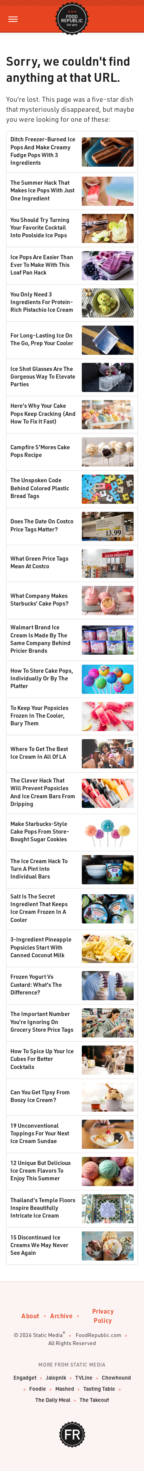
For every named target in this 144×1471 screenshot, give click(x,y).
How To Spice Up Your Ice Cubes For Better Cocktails (42, 1059)
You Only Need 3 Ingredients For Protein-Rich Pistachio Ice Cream (41, 302)
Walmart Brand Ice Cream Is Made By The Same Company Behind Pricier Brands (40, 638)
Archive (61, 1316)
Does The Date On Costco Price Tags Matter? (41, 525)
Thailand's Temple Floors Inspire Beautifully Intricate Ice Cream (42, 1207)
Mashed (64, 1388)
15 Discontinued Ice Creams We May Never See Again (39, 1245)
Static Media (48, 1335)
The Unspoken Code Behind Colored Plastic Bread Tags (39, 488)
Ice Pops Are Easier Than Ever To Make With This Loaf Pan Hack (41, 264)
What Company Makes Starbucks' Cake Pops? (39, 599)
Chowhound (116, 1377)
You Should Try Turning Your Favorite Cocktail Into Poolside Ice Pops (40, 227)
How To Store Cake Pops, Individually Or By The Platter (41, 678)
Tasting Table (99, 1388)
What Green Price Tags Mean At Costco (39, 562)
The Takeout (94, 1400)
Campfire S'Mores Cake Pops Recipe (40, 450)
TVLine (84, 1377)
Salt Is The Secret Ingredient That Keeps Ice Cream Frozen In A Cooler (39, 907)
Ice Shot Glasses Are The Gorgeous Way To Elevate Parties (42, 376)
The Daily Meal (52, 1400)
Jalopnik (56, 1377)
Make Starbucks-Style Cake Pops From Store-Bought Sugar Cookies (39, 831)
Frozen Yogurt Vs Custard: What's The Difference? (36, 984)
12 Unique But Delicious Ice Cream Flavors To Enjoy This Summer (40, 1170)
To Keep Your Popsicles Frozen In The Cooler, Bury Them (39, 715)
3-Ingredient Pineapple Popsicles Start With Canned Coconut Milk (40, 947)
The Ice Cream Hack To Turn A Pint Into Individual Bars (39, 868)
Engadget (24, 1377)
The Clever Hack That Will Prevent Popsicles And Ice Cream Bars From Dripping (42, 791)
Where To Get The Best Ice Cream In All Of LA (39, 752)
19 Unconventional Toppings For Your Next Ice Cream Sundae (39, 1133)
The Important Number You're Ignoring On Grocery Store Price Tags (41, 1021)
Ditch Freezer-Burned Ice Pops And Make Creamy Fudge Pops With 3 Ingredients (42, 150)
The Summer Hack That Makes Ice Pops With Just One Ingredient (42, 190)
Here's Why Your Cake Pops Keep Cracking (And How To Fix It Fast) (43, 413)
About (31, 1316)
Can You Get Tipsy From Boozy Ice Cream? (40, 1096)
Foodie (37, 1388)
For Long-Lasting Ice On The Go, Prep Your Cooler (41, 339)
